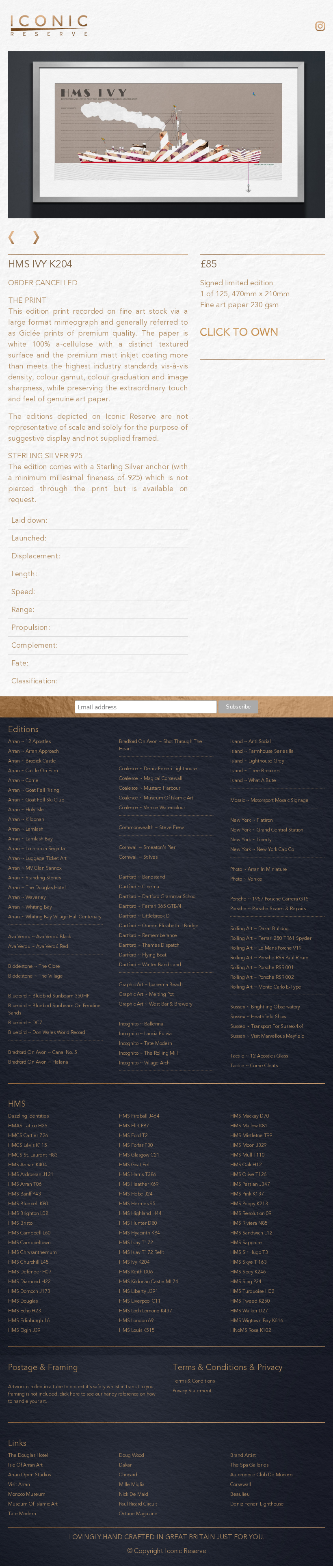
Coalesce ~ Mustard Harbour (149, 788)
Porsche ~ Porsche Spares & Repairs (268, 908)
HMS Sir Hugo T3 (249, 1252)
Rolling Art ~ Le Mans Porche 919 (266, 948)
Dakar (125, 1465)
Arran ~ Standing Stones (34, 878)
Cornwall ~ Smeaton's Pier (147, 847)
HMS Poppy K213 (249, 1203)
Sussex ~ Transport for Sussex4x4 (267, 1026)
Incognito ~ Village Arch (144, 1063)
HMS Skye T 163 (248, 1262)
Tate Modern (22, 1513)
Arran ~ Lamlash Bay (30, 839)
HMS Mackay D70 (249, 1116)
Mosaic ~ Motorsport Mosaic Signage (269, 800)
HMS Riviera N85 (249, 1223)
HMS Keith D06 (136, 1272)
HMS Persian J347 (250, 1184)
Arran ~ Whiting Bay (30, 907)
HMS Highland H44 (140, 1213)
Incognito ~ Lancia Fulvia (145, 1033)
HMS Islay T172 (136, 1242)
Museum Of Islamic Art (33, 1504)
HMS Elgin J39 (24, 1330)
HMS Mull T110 (247, 1155)
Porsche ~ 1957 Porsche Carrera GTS (269, 899)
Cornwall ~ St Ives (138, 857)
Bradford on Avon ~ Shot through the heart (160, 745)
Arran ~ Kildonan (26, 819)
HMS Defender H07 (30, 1272)
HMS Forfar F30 (136, 1145)
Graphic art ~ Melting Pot (146, 994)
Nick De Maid (133, 1494)
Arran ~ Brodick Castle (32, 761)
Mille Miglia (132, 1484)
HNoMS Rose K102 (250, 1330)
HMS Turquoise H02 (252, 1291)
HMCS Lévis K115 (27, 1145)
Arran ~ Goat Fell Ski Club (36, 800)
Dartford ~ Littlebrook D (144, 916)
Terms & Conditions (194, 1381)
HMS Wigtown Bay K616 (256, 1320)
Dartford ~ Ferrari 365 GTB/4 (150, 906)
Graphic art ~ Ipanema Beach (151, 984)
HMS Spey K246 (248, 1272)
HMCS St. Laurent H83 (33, 1155)
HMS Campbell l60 (29, 1233)
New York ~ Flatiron (251, 820)
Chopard (128, 1475)
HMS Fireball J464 (139, 1116)
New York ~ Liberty (251, 839)
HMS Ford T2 (133, 1135)
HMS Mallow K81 (249, 1126)
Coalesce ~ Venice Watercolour (152, 807)
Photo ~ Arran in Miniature (258, 869)
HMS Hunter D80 (138, 1223)
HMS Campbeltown (29, 1242)
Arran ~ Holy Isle (26, 809)
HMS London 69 (136, 1320)
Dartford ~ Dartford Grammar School (158, 896)
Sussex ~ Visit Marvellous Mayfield (267, 1036)
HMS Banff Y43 (24, 1194)
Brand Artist (243, 1455)
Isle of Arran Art (25, 1465)
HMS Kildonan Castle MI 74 (148, 1281)
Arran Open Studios (29, 1475)
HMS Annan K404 (27, 1164)
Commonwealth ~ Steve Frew (151, 827)
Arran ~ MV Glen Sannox (35, 868)
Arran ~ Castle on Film (33, 770)
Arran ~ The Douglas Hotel (37, 887)
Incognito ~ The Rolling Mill (148, 1053)
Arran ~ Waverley (27, 897)
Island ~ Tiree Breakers (255, 770)
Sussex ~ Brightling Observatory (265, 1007)
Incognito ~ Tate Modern (145, 1043)
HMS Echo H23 (24, 1311)
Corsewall (240, 1484)
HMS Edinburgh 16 (29, 1320)
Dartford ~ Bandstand (142, 877)
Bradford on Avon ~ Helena (38, 1062)
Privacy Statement (192, 1391)
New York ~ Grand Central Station (266, 830)
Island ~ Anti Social (250, 741)
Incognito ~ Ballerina (141, 1024)
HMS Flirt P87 (134, 1126)
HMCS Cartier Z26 (28, 1135)
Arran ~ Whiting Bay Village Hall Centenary (55, 917)
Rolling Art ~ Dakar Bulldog (259, 928)
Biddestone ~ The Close (34, 966)
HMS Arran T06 (25, 1184)
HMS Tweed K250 (250, 1301)
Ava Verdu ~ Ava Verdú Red (38, 946)
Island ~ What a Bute (253, 780)
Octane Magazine (138, 1513)
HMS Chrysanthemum (32, 1252)
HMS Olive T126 (248, 1174)
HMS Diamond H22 (29, 1281)
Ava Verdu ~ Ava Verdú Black (39, 936)
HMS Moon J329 (248, 1145)
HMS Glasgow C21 (139, 1155)
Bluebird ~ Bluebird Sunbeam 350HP (48, 996)
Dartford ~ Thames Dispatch (149, 945)
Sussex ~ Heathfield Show (258, 1016)
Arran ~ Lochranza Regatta (36, 848)
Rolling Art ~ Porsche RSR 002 (262, 977)
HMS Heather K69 (139, 1184)
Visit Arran (19, 1484)
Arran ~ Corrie (23, 780)
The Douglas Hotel (28, 1455)
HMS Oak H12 (246, 1164)
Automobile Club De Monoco (261, 1475)
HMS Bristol (21, 1223)
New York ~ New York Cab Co (262, 849)
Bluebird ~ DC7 (25, 1022)
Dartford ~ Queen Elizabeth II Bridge (159, 925)
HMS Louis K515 (137, 1330)
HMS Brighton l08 (28, 1213)
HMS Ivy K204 (134, 1262)
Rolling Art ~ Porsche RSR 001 (262, 967)
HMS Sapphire (246, 1242)
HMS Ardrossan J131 (31, 1174)
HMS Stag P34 (246, 1281)
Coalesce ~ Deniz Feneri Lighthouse (158, 768)
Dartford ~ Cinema (139, 887)
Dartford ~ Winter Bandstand (150, 964)
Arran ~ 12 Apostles (29, 741)
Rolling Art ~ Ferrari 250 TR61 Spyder (270, 938)
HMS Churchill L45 (28, 1262)
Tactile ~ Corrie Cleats (254, 1065)
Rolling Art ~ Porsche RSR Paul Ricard (269, 958)
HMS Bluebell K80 (28, 1203)
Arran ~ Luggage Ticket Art (37, 858)
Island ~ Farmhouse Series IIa (262, 751)
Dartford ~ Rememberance (148, 935)
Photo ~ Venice (246, 879)
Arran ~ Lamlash (25, 829)
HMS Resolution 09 (251, 1213)
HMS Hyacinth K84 (139, 1233)
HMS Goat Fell (135, 1164)
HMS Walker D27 (249, 1311)
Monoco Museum (26, 1494)
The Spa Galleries (249, 1465)
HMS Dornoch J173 (29, 1291)
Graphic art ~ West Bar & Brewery (155, 1004)
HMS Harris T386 (137, 1174)
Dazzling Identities (28, 1116)
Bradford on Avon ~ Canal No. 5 (42, 1052)
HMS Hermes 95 (137, 1203)
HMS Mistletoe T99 (251, 1135)
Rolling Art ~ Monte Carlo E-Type (265, 987)
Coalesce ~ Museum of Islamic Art (156, 798)
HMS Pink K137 (247, 1194)
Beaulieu (240, 1494)
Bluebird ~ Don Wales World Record (46, 1032)
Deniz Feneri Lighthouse (257, 1504)
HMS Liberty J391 (138, 1291)
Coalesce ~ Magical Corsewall (150, 778)
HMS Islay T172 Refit (141, 1252)
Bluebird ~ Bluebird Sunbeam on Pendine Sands (54, 1009)
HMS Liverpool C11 (140, 1301)
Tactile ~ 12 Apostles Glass (259, 1056)
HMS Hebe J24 (136, 1194)
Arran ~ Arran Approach (33, 751)
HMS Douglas (23, 1301)
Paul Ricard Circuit (138, 1504)
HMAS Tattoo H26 (28, 1126)
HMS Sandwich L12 (251, 1233)
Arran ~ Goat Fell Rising (33, 790)
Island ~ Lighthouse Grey (257, 761)
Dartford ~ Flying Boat (142, 955)
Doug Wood (131, 1455)
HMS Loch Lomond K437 (145, 1311)
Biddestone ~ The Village (35, 976)
